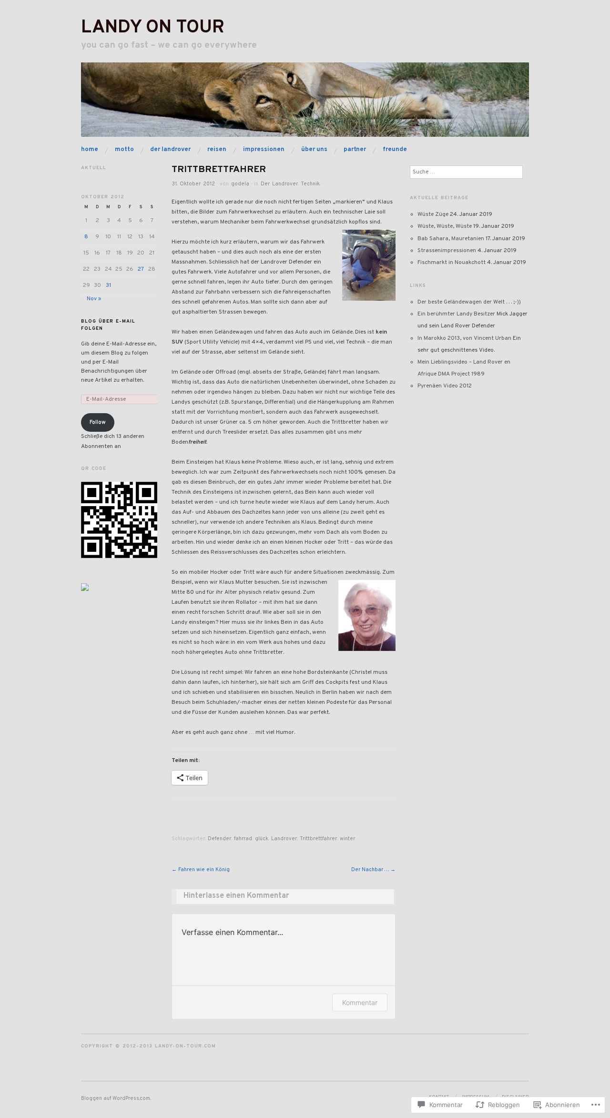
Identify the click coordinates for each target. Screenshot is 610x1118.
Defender (219, 838)
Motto (124, 149)
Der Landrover (170, 149)
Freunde (395, 149)
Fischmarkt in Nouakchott (451, 262)
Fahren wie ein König (201, 869)
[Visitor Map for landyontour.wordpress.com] (85, 587)
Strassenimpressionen (446, 250)
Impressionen (264, 149)
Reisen (216, 149)
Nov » (94, 299)
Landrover (284, 838)
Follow (98, 422)
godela (240, 184)
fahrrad (243, 838)
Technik (310, 184)
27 (141, 269)
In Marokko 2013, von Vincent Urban (464, 338)
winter (347, 838)
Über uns (314, 149)
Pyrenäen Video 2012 (444, 386)
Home (89, 149)
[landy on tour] (305, 104)
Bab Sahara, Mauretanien (450, 239)
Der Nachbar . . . (373, 869)
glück (261, 838)
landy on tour (152, 28)
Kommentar (359, 1002)
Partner (355, 149)
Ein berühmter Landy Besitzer (456, 314)
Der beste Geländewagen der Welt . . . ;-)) (469, 302)
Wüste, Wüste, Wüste (444, 226)
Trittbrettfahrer (318, 838)
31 (108, 285)
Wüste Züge (432, 214)
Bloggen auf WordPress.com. (116, 1098)
